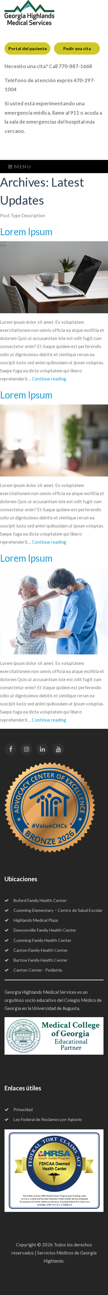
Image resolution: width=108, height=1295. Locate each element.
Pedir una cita (77, 48)
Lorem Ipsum (26, 231)
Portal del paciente (27, 48)
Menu (22, 166)
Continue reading (49, 378)
